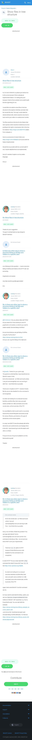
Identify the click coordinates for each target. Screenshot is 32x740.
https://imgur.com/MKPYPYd (18, 129)
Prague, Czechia (20, 213)
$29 (12, 689)
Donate (16, 684)
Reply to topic (10, 20)
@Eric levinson (7, 320)
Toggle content (16, 705)
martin (12, 207)
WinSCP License (7, 733)
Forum (3, 8)
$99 (18, 689)
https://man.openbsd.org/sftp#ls (14, 566)
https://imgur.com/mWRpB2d (11, 139)
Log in (7, 25)
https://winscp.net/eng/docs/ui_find (12, 337)
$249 (22, 689)
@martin (6, 371)
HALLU (12, 70)
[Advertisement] (16, 48)
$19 (9, 689)
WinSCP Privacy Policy (21, 733)
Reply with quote (8, 87)
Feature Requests (10, 8)
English (16, 725)
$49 (15, 689)
